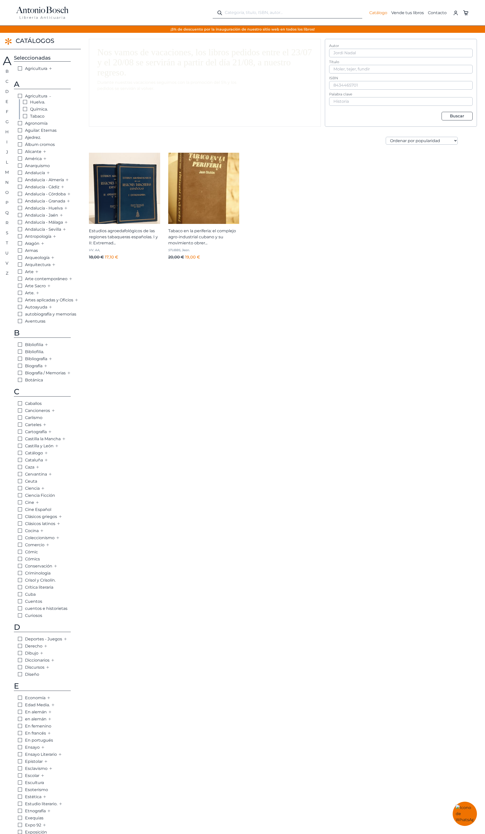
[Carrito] (466, 12)
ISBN (333, 78)
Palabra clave (340, 94)
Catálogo (378, 12)
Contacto (437, 12)
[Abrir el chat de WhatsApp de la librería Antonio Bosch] (465, 814)
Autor (334, 45)
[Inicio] (42, 13)
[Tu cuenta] (456, 12)
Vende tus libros (407, 12)
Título (334, 62)
